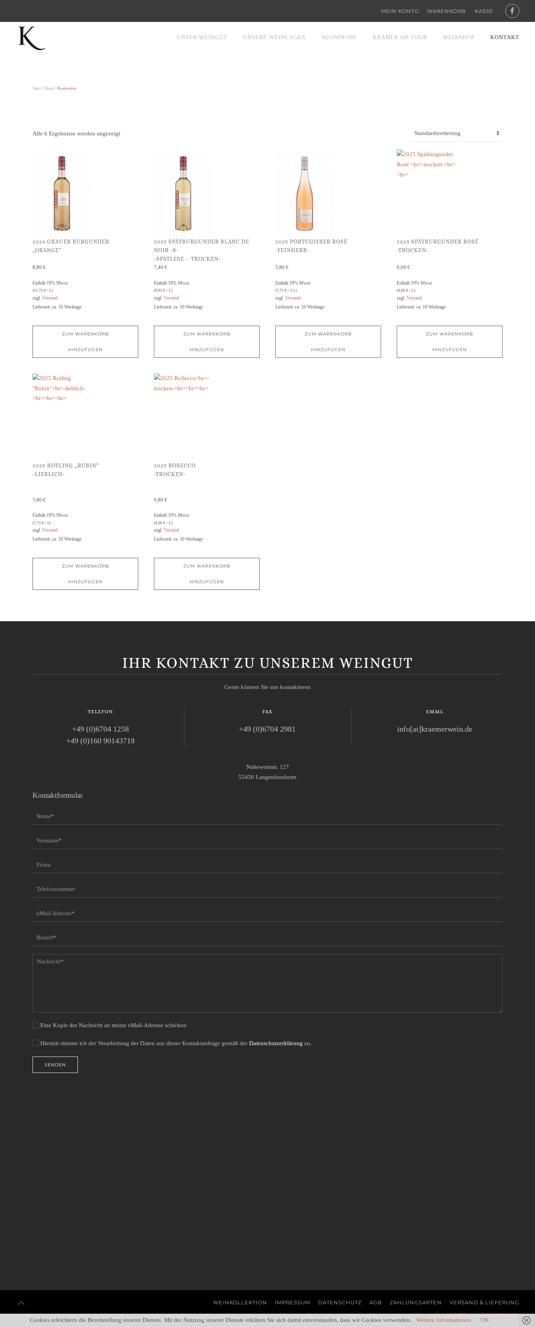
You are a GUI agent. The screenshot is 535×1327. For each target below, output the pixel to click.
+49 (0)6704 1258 (100, 729)
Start (37, 88)
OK (485, 1320)
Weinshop (459, 37)
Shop (49, 88)
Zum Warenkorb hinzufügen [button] (85, 341)
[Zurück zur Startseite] (31, 37)
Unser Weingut (202, 37)
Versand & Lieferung (484, 1302)
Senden (55, 1064)
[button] (21, 1303)
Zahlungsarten (416, 1302)
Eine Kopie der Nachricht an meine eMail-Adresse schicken (112, 1025)
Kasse (484, 11)
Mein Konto (400, 11)
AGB (375, 1302)
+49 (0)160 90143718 (100, 740)
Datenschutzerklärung (276, 1043)
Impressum (292, 1302)
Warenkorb (446, 11)
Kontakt (504, 37)
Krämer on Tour (400, 37)
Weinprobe (339, 37)
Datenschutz (339, 1302)
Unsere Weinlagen (274, 37)
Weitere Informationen (443, 1320)
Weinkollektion (240, 1302)
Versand (50, 298)
